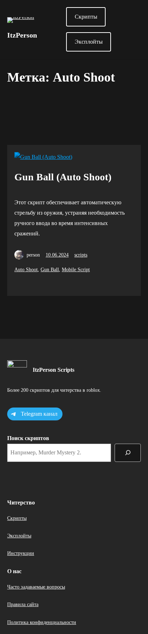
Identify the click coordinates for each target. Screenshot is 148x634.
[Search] (128, 453)
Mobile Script (76, 269)
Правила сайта (22, 604)
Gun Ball (50, 269)
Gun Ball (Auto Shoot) (62, 176)
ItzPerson (22, 35)
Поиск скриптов (28, 438)
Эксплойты (89, 42)
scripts (80, 255)
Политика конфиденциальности (41, 622)
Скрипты (86, 17)
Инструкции (20, 553)
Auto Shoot (26, 269)
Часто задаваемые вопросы (36, 587)
